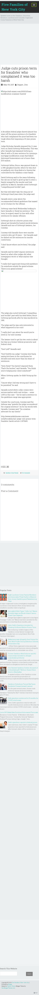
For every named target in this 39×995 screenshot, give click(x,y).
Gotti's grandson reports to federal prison (22, 722)
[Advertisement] (19, 45)
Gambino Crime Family (12, 473)
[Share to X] (6, 467)
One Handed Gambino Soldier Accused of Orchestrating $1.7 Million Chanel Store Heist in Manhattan (23, 670)
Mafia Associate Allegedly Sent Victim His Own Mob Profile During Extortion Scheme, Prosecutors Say (23, 641)
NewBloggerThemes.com (8, 988)
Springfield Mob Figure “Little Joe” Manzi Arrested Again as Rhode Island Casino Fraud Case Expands (22, 613)
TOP (36, 993)
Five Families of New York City (15, 7)
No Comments (26, 473)
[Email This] (2, 467)
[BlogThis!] (4, 467)
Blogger (10, 984)
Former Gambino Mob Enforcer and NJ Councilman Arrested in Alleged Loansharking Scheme (22, 656)
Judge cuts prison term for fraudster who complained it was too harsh (19, 74)
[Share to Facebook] (8, 467)
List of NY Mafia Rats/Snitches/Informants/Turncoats (19, 712)
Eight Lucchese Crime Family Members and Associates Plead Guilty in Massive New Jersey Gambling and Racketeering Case (22, 598)
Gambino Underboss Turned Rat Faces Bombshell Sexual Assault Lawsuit (21, 685)
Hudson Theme (11, 986)
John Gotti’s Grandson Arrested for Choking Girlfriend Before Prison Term (22, 626)
